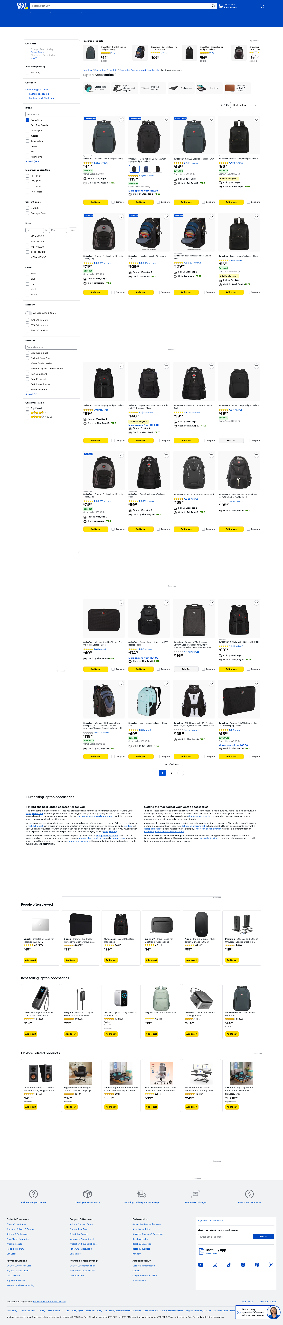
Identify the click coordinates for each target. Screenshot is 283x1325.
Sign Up (263, 1236)
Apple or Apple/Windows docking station (164, 831)
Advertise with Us (141, 1229)
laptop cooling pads (78, 841)
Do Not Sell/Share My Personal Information (123, 1311)
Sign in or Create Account (211, 1220)
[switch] (28, 313)
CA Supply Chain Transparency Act (228, 1311)
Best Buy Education (141, 1244)
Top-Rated (36, 408)
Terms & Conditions (28, 1311)
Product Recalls (14, 1244)
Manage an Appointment (82, 1239)
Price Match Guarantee (18, 1239)
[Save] (121, 119)
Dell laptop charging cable (194, 826)
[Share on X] (271, 1264)
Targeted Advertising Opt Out (198, 1311)
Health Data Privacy (93, 1311)
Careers (136, 1270)
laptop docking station (107, 835)
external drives (117, 838)
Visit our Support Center (82, 1224)
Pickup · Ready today (42, 49)
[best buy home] (22, 6)
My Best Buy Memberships (82, 1265)
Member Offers (77, 1275)
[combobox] (245, 105)
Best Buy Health (140, 1239)
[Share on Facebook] (243, 1264)
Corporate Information (143, 1265)
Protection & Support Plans (83, 1244)
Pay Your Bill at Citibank (18, 1270)
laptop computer (34, 813)
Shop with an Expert (79, 1229)
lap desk (128, 826)
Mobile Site (247, 1301)
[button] (228, 6)
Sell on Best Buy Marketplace (146, 1224)
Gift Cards (11, 1253)
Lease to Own (13, 1275)
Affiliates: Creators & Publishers (147, 1234)
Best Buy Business (141, 1248)
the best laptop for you (210, 838)
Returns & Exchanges (17, 1234)
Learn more (212, 1253)
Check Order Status (16, 1224)
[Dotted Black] (158, 169)
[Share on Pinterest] (257, 1264)
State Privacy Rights (74, 1311)
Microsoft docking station (208, 828)
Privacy (42, 1311)
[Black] (134, 169)
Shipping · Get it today (43, 55)
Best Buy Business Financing (20, 1285)
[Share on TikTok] (229, 1264)
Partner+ (136, 1253)
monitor (83, 838)
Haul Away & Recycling (81, 1248)
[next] (259, 938)
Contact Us (75, 1253)
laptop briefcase (152, 828)
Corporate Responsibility (144, 1275)
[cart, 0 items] (262, 6)
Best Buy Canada (268, 1301)
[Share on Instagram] (214, 1264)
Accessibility (12, 1311)
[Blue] (146, 169)
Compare (120, 202)
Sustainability (139, 1280)
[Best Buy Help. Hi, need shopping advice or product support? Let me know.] (274, 1312)
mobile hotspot (35, 826)
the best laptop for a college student (95, 816)
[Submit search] (213, 6)
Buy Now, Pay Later (16, 1280)
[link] (33, 945)
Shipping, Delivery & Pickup (20, 1229)
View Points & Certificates (82, 1270)
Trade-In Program (15, 1248)
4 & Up (49, 416)
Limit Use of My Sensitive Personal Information (163, 1311)
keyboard (93, 838)
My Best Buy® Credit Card (19, 1265)
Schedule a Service (79, 1234)
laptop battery (110, 831)
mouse (102, 838)
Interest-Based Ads (55, 1311)
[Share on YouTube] (200, 1264)
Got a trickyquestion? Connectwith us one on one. (251, 1312)
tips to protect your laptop (201, 816)
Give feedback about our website (49, 1301)
